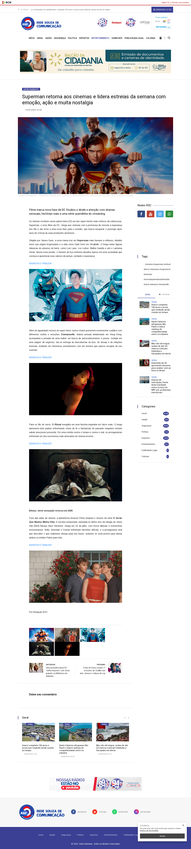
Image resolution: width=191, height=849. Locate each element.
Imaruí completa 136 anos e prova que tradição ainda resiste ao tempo (56, 10)
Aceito (162, 836)
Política (72, 38)
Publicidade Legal (134, 38)
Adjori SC (166, 2)
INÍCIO (32, 38)
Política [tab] (165, 293)
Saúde (48, 38)
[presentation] (124, 716)
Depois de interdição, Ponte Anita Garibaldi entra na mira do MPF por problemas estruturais (161, 384)
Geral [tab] (148, 293)
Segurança (60, 38)
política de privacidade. (149, 830)
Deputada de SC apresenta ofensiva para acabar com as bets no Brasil (161, 365)
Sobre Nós (117, 38)
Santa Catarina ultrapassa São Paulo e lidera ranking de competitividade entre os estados (73, 747)
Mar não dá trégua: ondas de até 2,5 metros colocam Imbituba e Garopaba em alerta (112, 746)
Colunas (150, 38)
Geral (40, 38)
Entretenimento (100, 38)
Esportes (84, 38)
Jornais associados (180, 2)
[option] (56, 9)
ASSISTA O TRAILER (40, 262)
